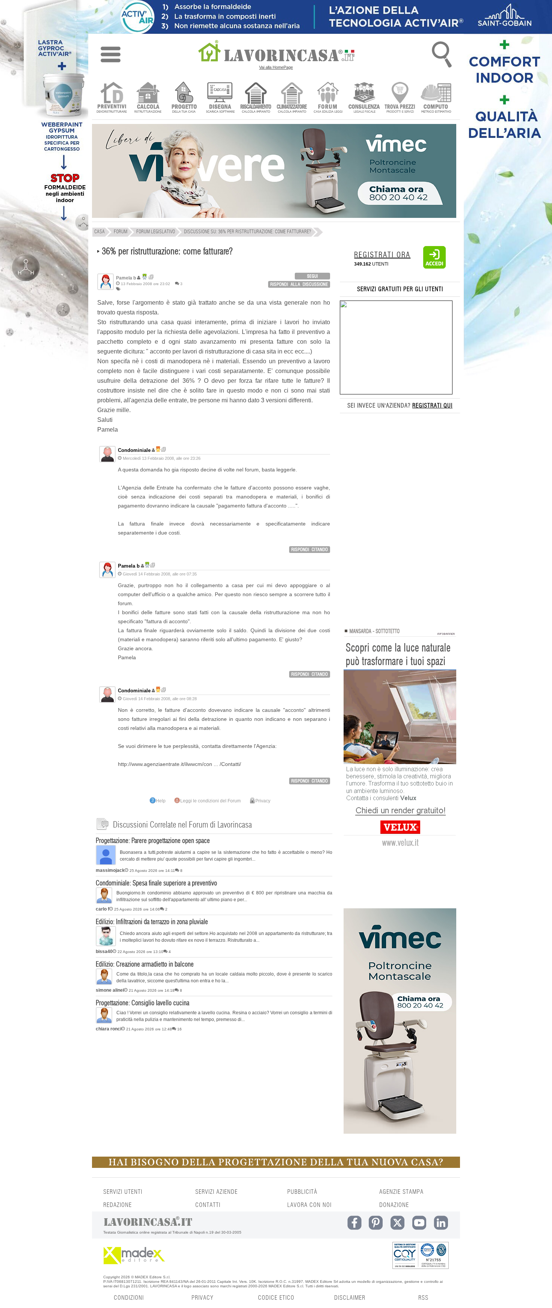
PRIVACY (202, 1298)
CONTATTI (207, 1205)
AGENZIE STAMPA (401, 1192)
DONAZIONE (394, 1205)
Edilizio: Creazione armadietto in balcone (145, 964)
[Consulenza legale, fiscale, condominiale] (364, 98)
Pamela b (129, 566)
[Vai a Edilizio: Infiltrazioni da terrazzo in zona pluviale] (106, 944)
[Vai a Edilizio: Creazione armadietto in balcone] (104, 983)
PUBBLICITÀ (302, 1192)
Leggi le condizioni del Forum (210, 801)
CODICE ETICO (276, 1298)
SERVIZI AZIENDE (216, 1192)
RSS (423, 1298)
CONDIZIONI (129, 1298)
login (312, 276)
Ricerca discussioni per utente (151, 277)
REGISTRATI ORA (382, 255)
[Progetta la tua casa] (276, 1166)
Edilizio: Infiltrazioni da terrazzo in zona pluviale (152, 922)
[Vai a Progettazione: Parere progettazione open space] (106, 863)
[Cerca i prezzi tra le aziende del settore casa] (400, 98)
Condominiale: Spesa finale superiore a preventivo (156, 883)
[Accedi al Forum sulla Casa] (328, 98)
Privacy (262, 801)
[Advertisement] (214, 1092)
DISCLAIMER (349, 1298)
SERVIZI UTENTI (122, 1192)
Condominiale (134, 450)
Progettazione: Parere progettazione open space (153, 841)
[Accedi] (434, 267)
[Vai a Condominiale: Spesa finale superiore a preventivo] (104, 902)
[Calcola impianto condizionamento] (292, 98)
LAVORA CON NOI (309, 1205)
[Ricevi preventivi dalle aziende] (111, 98)
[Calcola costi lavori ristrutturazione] (147, 98)
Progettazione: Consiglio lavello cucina (142, 1003)
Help (161, 801)
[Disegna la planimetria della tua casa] (220, 98)
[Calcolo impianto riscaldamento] (256, 98)
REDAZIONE (117, 1205)
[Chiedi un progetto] (183, 98)
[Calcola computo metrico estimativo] (436, 98)
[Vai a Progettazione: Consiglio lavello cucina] (104, 1022)
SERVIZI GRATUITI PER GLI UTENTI (400, 289)
